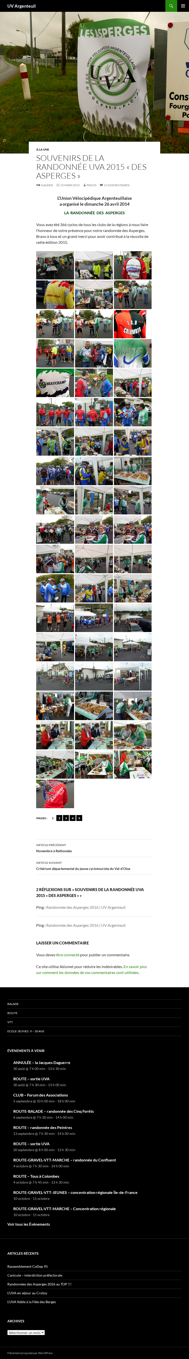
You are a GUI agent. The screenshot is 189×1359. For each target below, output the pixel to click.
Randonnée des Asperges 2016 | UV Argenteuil (86, 907)
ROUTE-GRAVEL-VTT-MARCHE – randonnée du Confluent (64, 1160)
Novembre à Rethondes (54, 848)
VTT (10, 1022)
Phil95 (91, 185)
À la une (42, 149)
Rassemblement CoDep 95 (27, 1266)
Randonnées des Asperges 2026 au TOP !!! (39, 1284)
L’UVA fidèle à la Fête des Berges (31, 1302)
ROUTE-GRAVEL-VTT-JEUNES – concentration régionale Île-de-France (75, 1192)
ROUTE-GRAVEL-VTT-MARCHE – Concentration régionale (64, 1208)
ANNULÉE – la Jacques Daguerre (41, 1062)
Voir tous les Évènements (28, 1224)
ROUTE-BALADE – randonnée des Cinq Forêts (53, 1111)
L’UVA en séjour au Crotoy (27, 1293)
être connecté (67, 954)
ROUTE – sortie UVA (31, 1078)
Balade (13, 1004)
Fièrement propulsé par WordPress (30, 1353)
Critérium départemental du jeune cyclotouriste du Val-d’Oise (83, 866)
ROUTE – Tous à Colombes (36, 1176)
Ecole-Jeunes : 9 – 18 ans (25, 1031)
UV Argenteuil (21, 6)
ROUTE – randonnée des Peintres (42, 1127)
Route (12, 1013)
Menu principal (183, 6)
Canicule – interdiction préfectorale (34, 1275)
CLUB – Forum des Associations (40, 1095)
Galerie (47, 185)
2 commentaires (116, 185)
